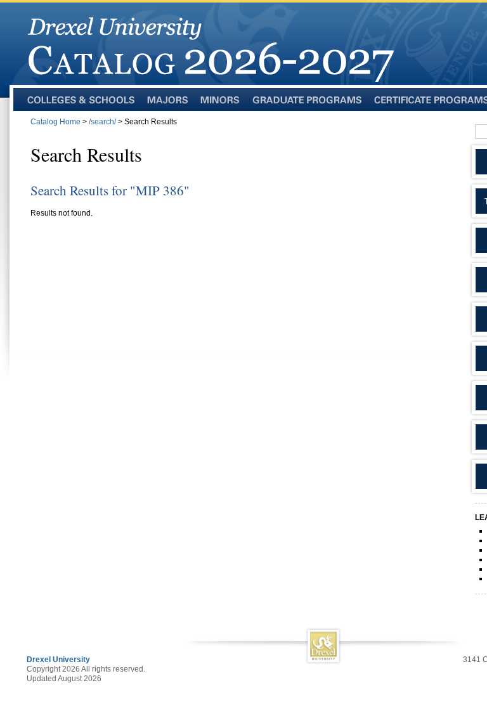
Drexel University (58, 659)
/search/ (102, 121)
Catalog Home (55, 121)
